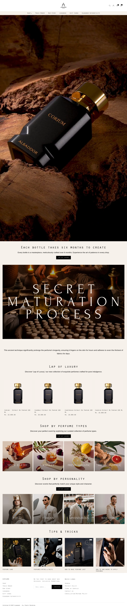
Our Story (52, 13)
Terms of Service (72, 588)
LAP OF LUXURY (63, 257)
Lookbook (62, 13)
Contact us (69, 591)
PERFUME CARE (8, 569)
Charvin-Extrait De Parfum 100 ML (109, 410)
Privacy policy (71, 586)
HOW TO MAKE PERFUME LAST (75, 569)
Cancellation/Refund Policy (76, 594)
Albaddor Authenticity (91, 13)
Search (67, 583)
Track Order (40, 13)
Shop (29, 13)
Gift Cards (74, 13)
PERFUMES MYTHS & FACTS (43, 569)
